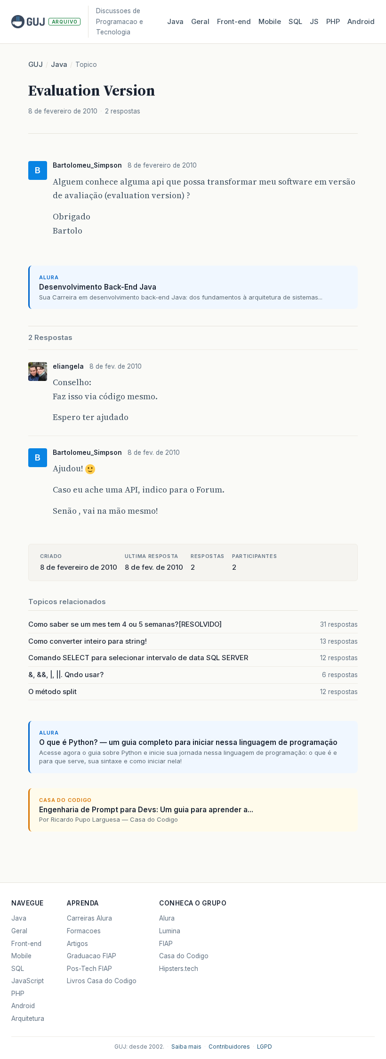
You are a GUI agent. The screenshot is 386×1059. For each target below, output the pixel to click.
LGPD (264, 1046)
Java (175, 21)
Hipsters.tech (178, 968)
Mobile (269, 21)
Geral (200, 21)
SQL (295, 21)
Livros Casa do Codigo (102, 981)
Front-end (26, 943)
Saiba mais (186, 1046)
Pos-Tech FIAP (89, 968)
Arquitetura (27, 1018)
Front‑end (234, 21)
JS (314, 21)
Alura (167, 918)
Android (361, 21)
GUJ (35, 64)
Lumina (169, 931)
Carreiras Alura (89, 918)
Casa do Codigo (184, 956)
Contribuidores (229, 1046)
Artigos (77, 943)
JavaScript (27, 981)
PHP (333, 21)
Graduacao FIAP (91, 956)
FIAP (166, 943)
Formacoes (84, 931)
